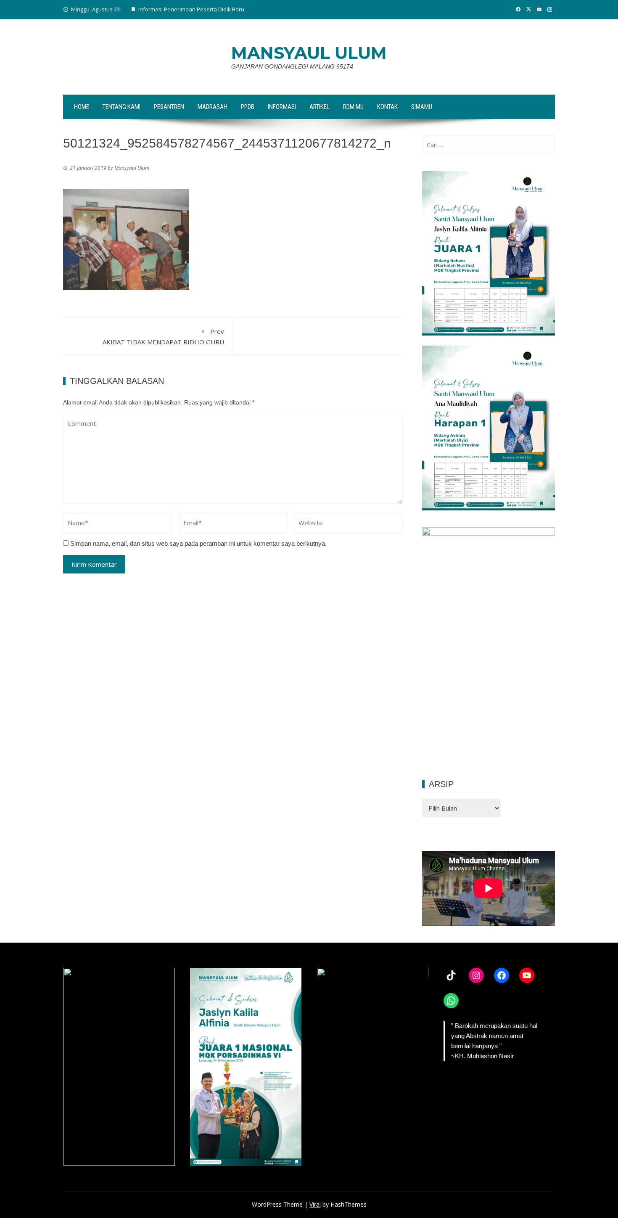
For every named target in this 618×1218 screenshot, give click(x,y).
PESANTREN (169, 107)
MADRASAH (212, 107)
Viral (315, 1204)
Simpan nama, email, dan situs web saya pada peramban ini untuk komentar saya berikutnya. (198, 543)
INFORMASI (282, 107)
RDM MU (353, 107)
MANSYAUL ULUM (309, 52)
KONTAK (387, 107)
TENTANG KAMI (121, 107)
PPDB (247, 107)
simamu (421, 107)
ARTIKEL (319, 107)
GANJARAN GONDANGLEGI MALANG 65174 (292, 66)
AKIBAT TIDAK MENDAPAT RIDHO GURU (163, 336)
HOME (81, 107)
